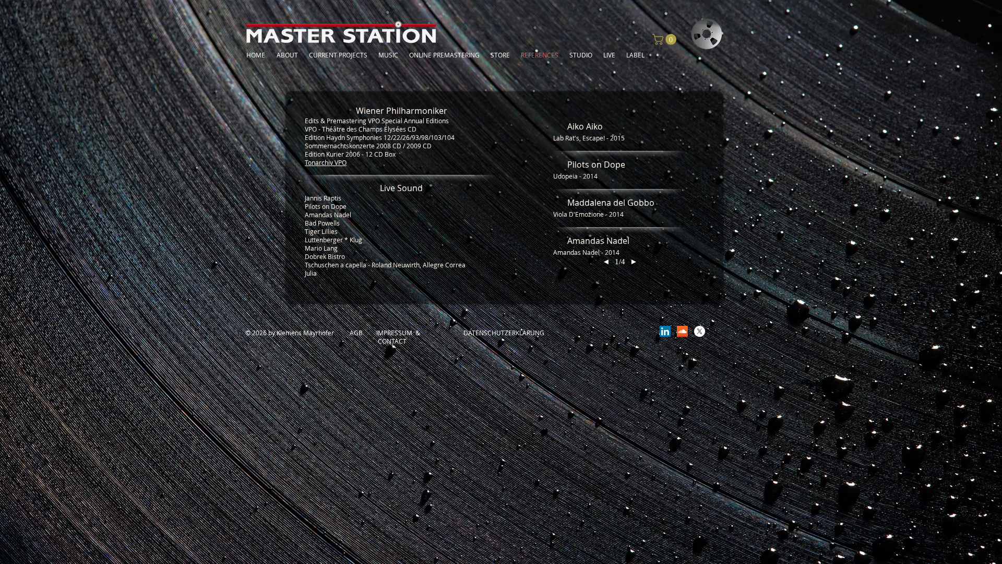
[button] (665, 39)
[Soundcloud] (682, 331)
